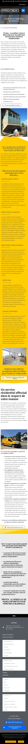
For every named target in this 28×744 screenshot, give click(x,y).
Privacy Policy (7, 687)
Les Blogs (6, 698)
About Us (6, 685)
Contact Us (6, 679)
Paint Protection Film (8, 641)
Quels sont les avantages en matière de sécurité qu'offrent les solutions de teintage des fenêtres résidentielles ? (14, 574)
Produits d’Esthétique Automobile (11, 666)
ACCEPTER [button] (21, 741)
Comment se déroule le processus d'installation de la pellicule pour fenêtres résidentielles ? (14, 554)
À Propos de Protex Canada (9, 701)
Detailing (6, 647)
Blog (5, 682)
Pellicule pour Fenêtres (8, 669)
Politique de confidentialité (9, 704)
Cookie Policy (7, 690)
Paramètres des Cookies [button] (10, 741)
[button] (23, 10)
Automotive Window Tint (9, 644)
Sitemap (5, 710)
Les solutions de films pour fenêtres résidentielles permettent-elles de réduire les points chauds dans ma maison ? (12, 564)
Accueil (2, 27)
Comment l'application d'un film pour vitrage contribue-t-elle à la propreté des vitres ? (13, 592)
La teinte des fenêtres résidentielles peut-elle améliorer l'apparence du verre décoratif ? (14, 584)
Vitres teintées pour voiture (9, 663)
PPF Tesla (6, 655)
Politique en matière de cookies (10, 707)
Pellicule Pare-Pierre (8, 660)
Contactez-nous (7, 695)
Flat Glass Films (7, 650)
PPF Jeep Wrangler (8, 652)
